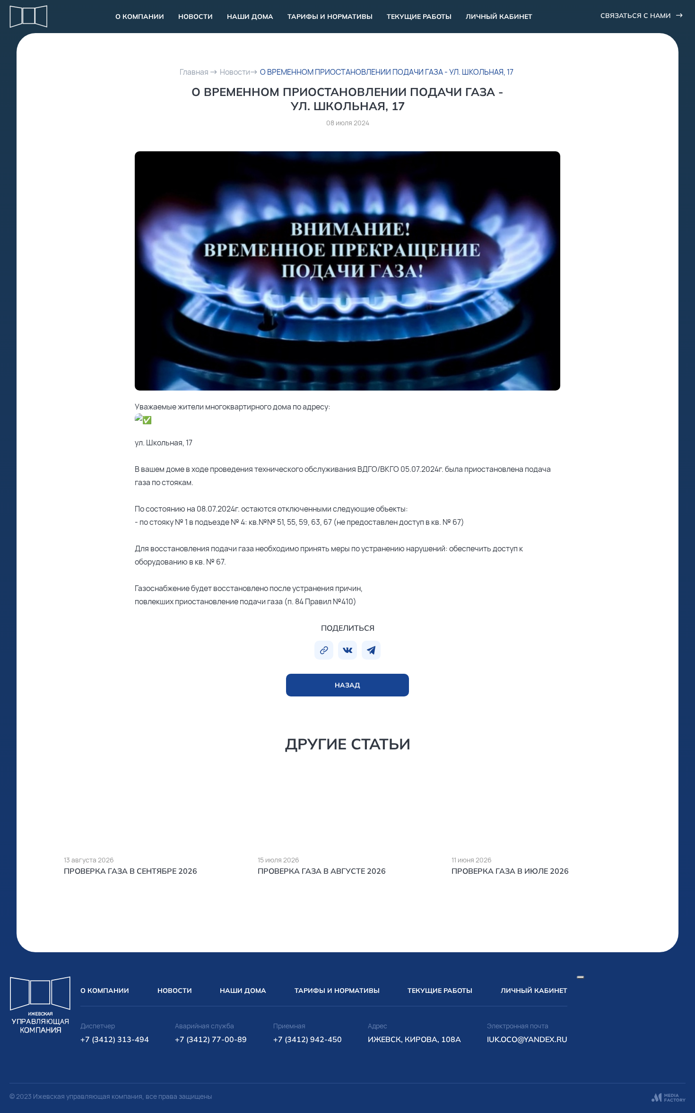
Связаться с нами (635, 15)
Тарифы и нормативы (330, 16)
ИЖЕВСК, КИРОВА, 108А (414, 1039)
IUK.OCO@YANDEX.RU (527, 1039)
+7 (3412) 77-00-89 (211, 1039)
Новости (195, 16)
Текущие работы (419, 16)
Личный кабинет (499, 16)
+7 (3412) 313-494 (114, 1039)
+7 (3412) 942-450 (307, 1039)
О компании (139, 16)
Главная (194, 72)
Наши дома (250, 16)
